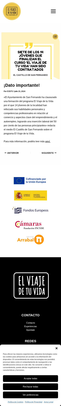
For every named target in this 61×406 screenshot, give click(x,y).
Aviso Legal (48, 402)
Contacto (30, 323)
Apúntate (30, 330)
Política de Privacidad (33, 402)
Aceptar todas (30, 378)
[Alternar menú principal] (53, 11)
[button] (56, 348)
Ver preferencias (30, 395)
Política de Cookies (15, 402)
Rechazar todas (30, 386)
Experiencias (30, 326)
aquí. (47, 141)
